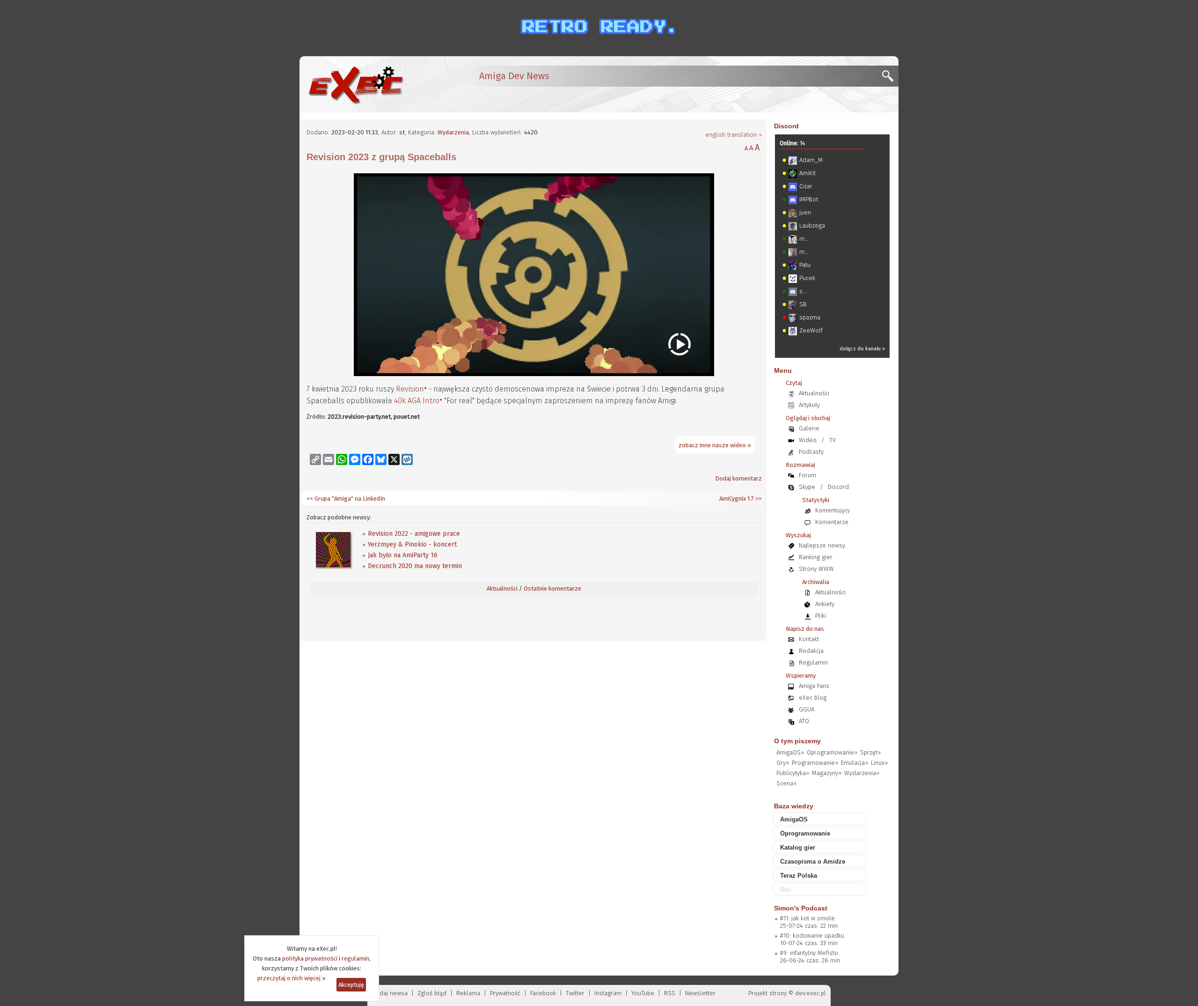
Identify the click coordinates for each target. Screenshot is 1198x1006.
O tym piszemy (797, 741)
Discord (786, 126)
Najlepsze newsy (822, 545)
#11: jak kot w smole (807, 918)
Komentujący (832, 510)
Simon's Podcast (800, 908)
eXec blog (812, 697)
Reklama (468, 993)
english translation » (733, 134)
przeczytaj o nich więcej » (291, 978)
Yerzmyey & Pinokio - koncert (412, 544)
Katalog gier (797, 847)
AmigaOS (794, 819)
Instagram (607, 993)
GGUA (806, 709)
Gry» (782, 762)
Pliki (820, 615)
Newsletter (700, 993)
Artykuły (809, 404)
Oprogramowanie (805, 833)
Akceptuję (351, 984)
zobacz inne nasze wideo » (715, 445)
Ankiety (824, 603)
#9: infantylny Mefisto (809, 952)
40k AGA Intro (416, 400)
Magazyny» (826, 773)
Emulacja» (854, 762)
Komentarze (831, 521)
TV (832, 440)
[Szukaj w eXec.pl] (890, 78)
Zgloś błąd (431, 993)
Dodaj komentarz (738, 478)
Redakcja (811, 650)
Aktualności (502, 588)
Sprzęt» (870, 752)
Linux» (879, 762)
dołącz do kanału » (862, 349)
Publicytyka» (792, 773)
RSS (669, 993)
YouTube (642, 993)
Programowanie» (815, 762)
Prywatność (505, 993)
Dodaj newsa (390, 993)
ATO (804, 721)
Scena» (786, 783)
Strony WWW (816, 568)
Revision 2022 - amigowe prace (414, 534)
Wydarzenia (453, 132)
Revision (410, 389)
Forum (807, 475)
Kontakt (809, 639)
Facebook (543, 993)
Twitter (575, 993)
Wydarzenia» (861, 773)
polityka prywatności (309, 958)
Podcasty (811, 451)
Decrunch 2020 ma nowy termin (415, 566)
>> (758, 498)
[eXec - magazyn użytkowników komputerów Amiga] (356, 84)
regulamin (355, 958)
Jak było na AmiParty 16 (403, 555)
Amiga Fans (814, 685)
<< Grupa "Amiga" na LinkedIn (346, 498)
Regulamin (813, 662)
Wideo (808, 440)
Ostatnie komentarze (552, 588)
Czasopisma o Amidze (812, 861)
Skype (807, 486)
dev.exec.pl (810, 993)
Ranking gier (816, 557)
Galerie (809, 428)
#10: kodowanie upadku (812, 935)
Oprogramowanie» (832, 752)
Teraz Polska (798, 875)
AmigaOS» (790, 752)
